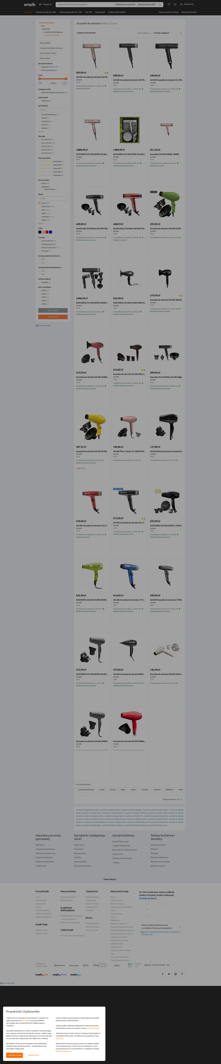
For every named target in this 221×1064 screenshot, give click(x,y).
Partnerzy (59, 1038)
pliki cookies (25, 1020)
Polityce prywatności (63, 1051)
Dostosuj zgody (33, 1055)
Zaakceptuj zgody (14, 1055)
